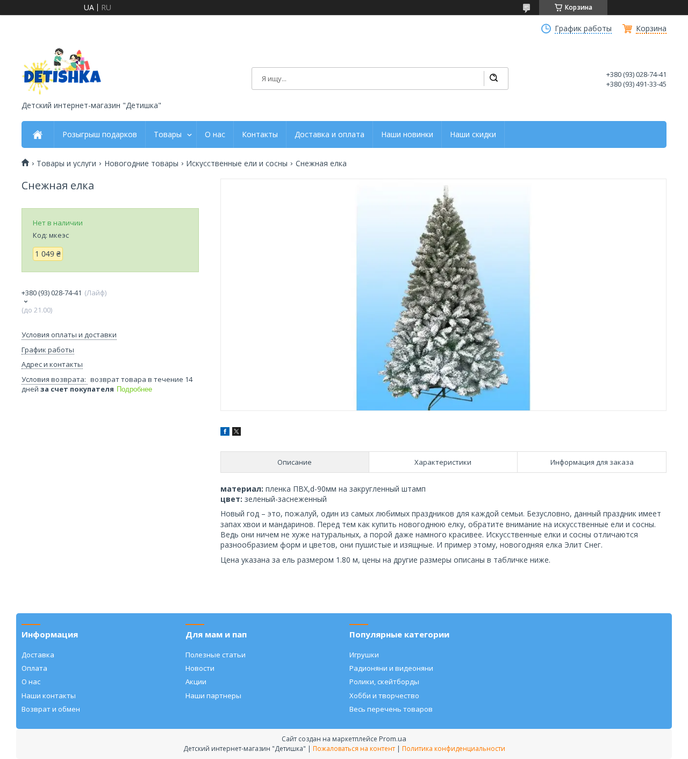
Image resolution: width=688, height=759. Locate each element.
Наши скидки (473, 134)
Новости (199, 668)
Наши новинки (407, 134)
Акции (195, 681)
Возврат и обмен (51, 709)
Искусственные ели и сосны (237, 163)
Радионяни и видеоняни (391, 668)
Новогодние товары (141, 163)
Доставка (38, 654)
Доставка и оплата (329, 134)
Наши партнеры (213, 695)
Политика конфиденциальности (453, 748)
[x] (236, 433)
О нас (215, 134)
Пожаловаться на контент (354, 748)
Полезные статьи (215, 654)
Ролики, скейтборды (384, 681)
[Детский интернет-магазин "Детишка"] (62, 71)
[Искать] (493, 78)
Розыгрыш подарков (99, 134)
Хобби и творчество (384, 695)
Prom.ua (392, 738)
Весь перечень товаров (391, 709)
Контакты (260, 134)
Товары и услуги (66, 163)
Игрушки (364, 654)
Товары (168, 134)
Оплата (34, 668)
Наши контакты (49, 695)
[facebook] (225, 433)
